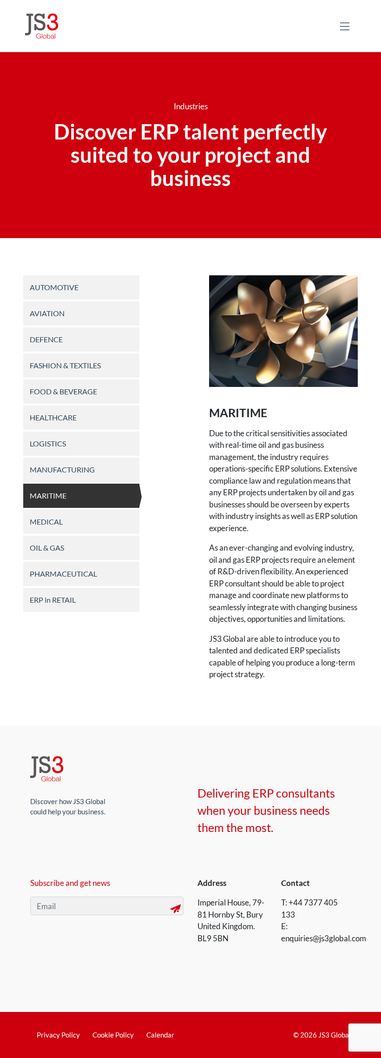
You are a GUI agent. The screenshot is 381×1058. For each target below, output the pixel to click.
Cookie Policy (113, 1035)
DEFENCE (46, 339)
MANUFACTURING (62, 469)
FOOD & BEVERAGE (63, 391)
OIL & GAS (47, 547)
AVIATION (47, 313)
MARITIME (48, 495)
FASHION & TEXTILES (65, 365)
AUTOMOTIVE (54, 287)
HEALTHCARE (53, 417)
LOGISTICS (48, 443)
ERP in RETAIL (53, 599)
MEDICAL (46, 521)
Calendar (160, 1035)
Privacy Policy (58, 1035)
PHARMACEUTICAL (63, 573)
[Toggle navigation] (345, 25)
